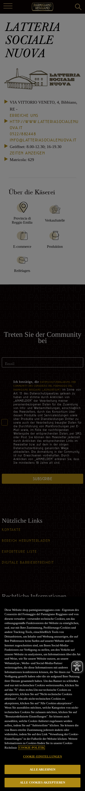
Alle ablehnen (42, 769)
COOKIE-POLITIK (31, 747)
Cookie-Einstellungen (42, 756)
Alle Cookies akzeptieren (42, 782)
